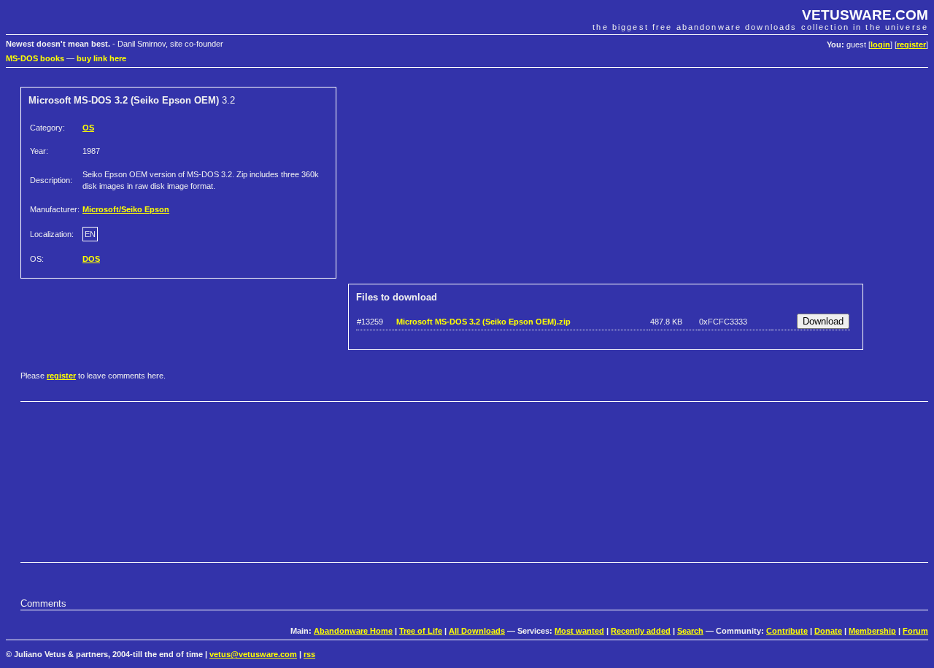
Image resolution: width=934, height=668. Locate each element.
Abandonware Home (353, 630)
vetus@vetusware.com (253, 654)
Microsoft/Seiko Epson (125, 209)
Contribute (787, 630)
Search (690, 630)
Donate (828, 630)
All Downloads (477, 630)
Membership (872, 630)
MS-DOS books (35, 58)
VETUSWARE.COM (865, 15)
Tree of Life (420, 630)
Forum (915, 630)
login (880, 44)
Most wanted (579, 630)
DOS (91, 259)
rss (309, 654)
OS (88, 127)
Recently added (641, 630)
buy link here (101, 58)
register (911, 44)
